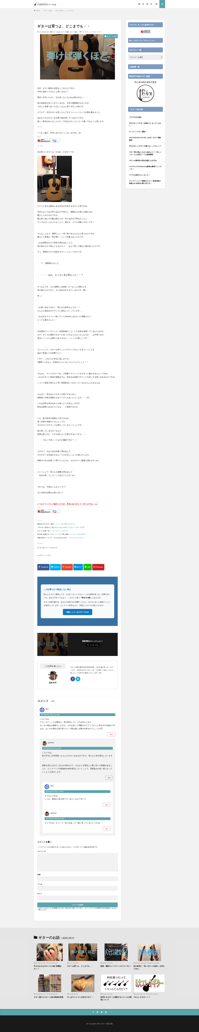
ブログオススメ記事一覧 (59, 531)
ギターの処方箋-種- (78, 534)
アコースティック (86, 32)
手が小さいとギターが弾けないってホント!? (145, 146)
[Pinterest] (98, 567)
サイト (39, 894)
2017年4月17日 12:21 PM (50, 715)
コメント (41, 851)
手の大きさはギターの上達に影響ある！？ (47, 967)
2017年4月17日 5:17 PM (54, 791)
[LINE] (87, 567)
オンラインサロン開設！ (138, 132)
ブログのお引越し (135, 117)
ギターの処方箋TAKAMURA (65, 524)
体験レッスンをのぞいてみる (77, 612)
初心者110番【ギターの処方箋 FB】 (47, 547)
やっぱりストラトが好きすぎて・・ (81, 997)
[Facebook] (43, 567)
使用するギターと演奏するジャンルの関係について (116, 998)
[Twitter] (55, 567)
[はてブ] (78, 567)
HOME (38, 10)
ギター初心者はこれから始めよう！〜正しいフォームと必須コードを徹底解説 (145, 153)
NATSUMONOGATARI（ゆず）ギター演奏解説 (145, 139)
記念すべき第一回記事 (76, 527)
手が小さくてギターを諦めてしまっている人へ (145, 124)
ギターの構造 (65, 32)
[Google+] (67, 567)
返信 (111, 734)
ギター (95, 32)
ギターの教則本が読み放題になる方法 (143, 160)
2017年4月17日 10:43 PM (55, 819)
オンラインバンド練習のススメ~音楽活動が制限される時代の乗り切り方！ (145, 182)
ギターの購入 (74, 32)
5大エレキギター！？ (142, 997)
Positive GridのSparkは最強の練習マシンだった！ (145, 167)
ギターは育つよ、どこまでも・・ (65, 10)
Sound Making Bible (77, 538)
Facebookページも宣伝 (44, 555)
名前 (39, 874)
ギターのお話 (48, 10)
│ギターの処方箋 (136, 109)
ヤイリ (100, 32)
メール (39, 884)
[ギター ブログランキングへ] (43, 140)
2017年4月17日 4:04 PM (52, 748)
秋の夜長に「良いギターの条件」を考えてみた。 (149, 967)
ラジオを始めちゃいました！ (139, 175)
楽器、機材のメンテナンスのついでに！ (116, 966)
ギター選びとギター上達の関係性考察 (48, 997)
